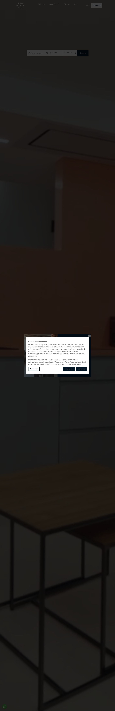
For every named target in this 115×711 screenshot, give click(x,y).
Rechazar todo (69, 369)
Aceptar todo (81, 369)
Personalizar (34, 368)
